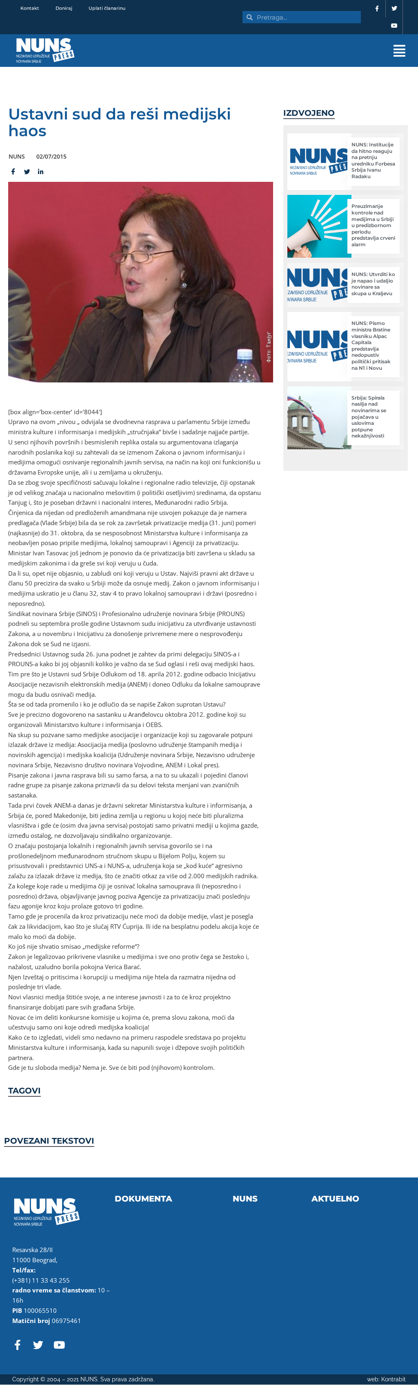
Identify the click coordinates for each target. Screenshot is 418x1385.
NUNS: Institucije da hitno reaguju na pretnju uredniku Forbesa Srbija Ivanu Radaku (373, 160)
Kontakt (29, 8)
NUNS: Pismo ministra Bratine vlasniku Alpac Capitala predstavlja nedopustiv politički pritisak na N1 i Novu (371, 345)
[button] (265, 50)
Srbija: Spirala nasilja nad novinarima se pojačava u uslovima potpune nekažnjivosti (368, 417)
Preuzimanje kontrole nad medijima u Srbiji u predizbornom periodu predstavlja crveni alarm (373, 225)
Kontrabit (393, 1379)
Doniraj (64, 8)
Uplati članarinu (107, 8)
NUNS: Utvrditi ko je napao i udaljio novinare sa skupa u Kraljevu (373, 283)
